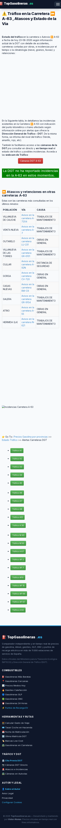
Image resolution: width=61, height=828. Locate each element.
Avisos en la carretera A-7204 (27, 218)
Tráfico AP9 (17, 577)
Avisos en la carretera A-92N (27, 264)
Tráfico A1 (17, 450)
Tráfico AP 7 (18, 567)
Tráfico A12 (17, 517)
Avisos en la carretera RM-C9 (27, 287)
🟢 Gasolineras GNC (12, 699)
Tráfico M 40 (18, 535)
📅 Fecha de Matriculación (15, 732)
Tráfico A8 (17, 509)
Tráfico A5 (17, 483)
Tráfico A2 (17, 458)
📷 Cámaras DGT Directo (15, 765)
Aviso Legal (8, 793)
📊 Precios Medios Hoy (13, 685)
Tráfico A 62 (18, 610)
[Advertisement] (30, 85)
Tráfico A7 (17, 501)
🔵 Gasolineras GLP (12, 694)
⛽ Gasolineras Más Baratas (16, 676)
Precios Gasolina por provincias (31, 436)
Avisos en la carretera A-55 (27, 310)
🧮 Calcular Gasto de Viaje (15, 723)
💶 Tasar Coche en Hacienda (17, 727)
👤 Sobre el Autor (11, 789)
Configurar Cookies (12, 802)
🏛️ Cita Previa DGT (12, 760)
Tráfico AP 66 (18, 593)
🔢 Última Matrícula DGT (14, 736)
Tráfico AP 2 (18, 559)
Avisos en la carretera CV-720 (27, 276)
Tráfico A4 (17, 475)
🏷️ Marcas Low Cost (12, 741)
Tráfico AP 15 (18, 585)
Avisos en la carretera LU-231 (27, 241)
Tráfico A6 (17, 493)
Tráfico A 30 (18, 525)
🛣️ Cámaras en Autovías (14, 773)
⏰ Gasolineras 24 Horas (14, 703)
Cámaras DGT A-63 (30, 160)
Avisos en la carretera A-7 (27, 229)
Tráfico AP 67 (18, 602)
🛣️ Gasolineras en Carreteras (17, 745)
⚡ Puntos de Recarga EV (15, 707)
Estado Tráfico (10, 440)
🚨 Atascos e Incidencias (15, 769)
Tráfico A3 (17, 467)
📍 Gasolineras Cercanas (15, 681)
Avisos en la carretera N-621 (28, 322)
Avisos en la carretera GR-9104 (27, 299)
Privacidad (7, 798)
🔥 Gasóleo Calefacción (14, 690)
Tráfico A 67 (18, 551)
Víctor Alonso (14, 819)
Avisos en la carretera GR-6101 (27, 253)
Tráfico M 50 (18, 543)
